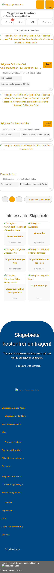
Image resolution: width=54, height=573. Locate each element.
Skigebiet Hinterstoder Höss (39, 261)
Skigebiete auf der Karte (13, 408)
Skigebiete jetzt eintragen (28, 366)
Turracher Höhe (15, 236)
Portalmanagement (11, 492)
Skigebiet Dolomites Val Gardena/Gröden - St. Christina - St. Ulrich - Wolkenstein (21, 66)
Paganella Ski (7, 174)
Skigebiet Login (12, 549)
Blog (4, 432)
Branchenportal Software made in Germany (19, 564)
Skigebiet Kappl (39, 285)
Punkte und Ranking (11, 450)
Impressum (7, 510)
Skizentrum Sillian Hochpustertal (15, 291)
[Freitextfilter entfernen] (40, 4)
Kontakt (8, 502)
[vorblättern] (45, 47)
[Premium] (48, 216)
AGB (4, 518)
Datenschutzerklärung (12, 526)
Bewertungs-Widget (13, 484)
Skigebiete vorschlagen (13, 458)
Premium (6, 466)
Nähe (33, 22)
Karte (21, 22)
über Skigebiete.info (11, 424)
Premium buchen (13, 442)
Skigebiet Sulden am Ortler (14, 123)
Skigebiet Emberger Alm (15, 261)
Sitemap (6, 534)
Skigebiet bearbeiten (11, 476)
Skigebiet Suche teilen (39, 199)
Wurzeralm (39, 233)
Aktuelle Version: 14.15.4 (11, 571)
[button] (5, 199)
